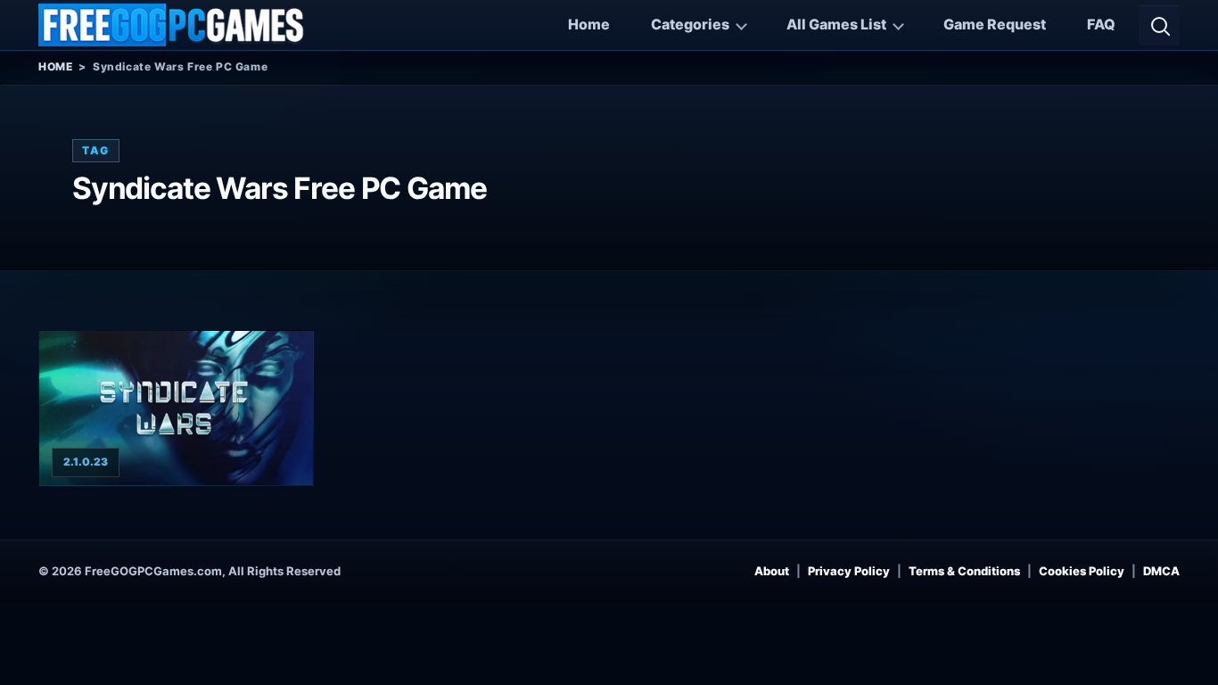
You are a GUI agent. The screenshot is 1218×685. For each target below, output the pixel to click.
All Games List (836, 24)
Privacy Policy (849, 571)
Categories (690, 24)
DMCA (1161, 571)
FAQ (1101, 24)
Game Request (994, 24)
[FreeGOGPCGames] (172, 25)
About (771, 571)
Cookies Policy (1081, 571)
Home (589, 24)
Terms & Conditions (964, 571)
